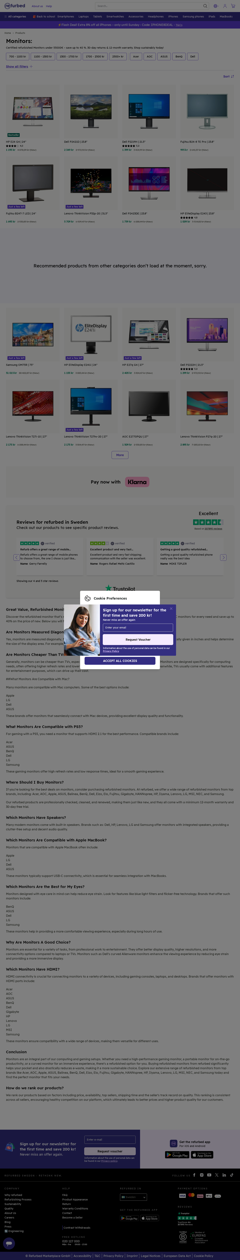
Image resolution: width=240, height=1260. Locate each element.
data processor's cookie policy (104, 634)
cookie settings (95, 626)
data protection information (103, 630)
